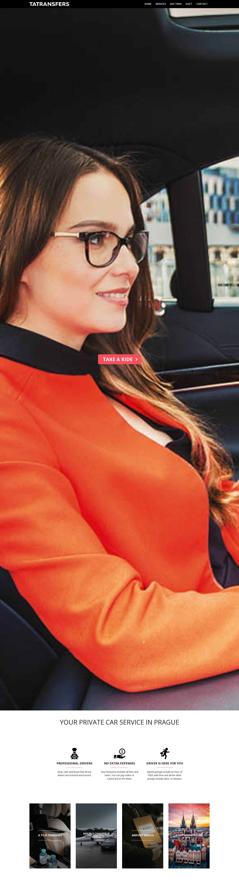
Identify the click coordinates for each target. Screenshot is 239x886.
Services (161, 3)
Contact (202, 3)
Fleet (189, 3)
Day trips (175, 3)
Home (148, 3)
